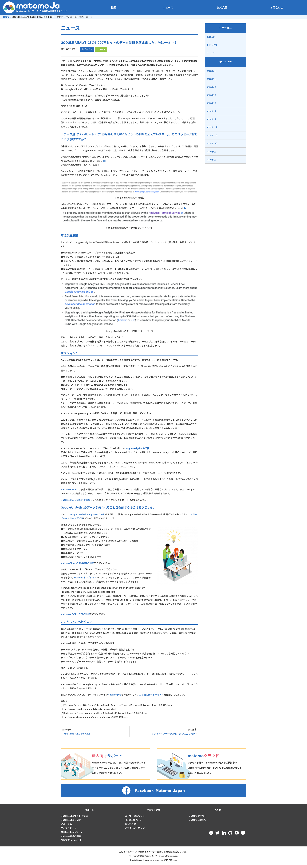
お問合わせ (276, 7)
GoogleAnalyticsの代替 (136, 448)
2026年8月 (211, 70)
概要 (113, 7)
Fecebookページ (133, 819)
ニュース (168, 7)
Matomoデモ (114, 694)
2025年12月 (212, 127)
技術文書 (222, 7)
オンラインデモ (68, 827)
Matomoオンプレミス (85, 577)
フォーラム (66, 823)
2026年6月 (211, 87)
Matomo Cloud (69, 489)
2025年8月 (211, 159)
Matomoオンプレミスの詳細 (75, 614)
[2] (185, 207)
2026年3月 (211, 103)
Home (6, 16)
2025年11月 (212, 135)
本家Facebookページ (72, 831)
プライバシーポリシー (136, 827)
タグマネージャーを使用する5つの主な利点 (173, 733)
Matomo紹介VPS (197, 819)
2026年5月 (211, 95)
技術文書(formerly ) (71, 839)
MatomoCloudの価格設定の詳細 (77, 563)
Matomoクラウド (198, 815)
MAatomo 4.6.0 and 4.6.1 (77, 733)
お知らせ (211, 37)
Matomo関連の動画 (71, 835)
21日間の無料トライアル (151, 694)
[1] (104, 160)
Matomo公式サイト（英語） (75, 815)
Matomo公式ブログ (71, 819)
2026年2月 (211, 111)
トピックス (87, 49)
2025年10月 (212, 143)
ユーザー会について (135, 815)
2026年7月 (211, 78)
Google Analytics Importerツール (87, 514)
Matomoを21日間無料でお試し (76, 499)
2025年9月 (211, 151)
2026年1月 (211, 119)
